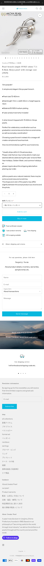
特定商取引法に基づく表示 (12, 503)
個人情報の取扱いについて (12, 507)
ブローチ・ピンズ (9, 450)
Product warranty (9, 492)
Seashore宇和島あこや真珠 (11, 63)
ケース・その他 (8, 461)
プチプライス (7, 426)
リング (4, 454)
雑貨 (4, 465)
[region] (22, 361)
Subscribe (9, 406)
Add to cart (22, 212)
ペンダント (6, 438)
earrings (5, 446)
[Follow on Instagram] (3, 545)
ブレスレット (7, 457)
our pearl (5, 488)
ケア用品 (5, 473)
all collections (7, 419)
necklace (5, 442)
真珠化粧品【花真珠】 (10, 469)
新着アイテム (7, 423)
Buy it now (22, 219)
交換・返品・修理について (12, 500)
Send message (22, 314)
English (21, 551)
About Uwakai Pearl (9, 484)
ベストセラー (7, 430)
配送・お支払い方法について (13, 496)
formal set (6, 434)
